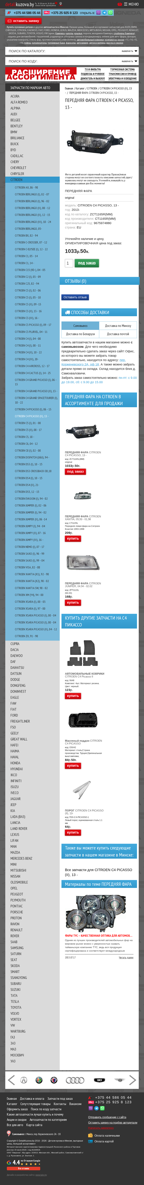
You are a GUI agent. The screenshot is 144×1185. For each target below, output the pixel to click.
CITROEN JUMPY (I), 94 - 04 (30, 526)
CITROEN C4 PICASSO (83, 742)
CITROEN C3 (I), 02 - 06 (28, 290)
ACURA (15, 96)
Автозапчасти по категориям (48, 1119)
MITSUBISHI (18, 870)
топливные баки (56, 43)
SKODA (15, 965)
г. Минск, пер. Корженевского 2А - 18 (36, 1134)
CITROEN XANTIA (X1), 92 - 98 (32, 574)
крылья (78, 33)
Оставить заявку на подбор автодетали (112, 1122)
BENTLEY (17, 125)
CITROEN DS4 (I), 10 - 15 (28, 478)
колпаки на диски (114, 40)
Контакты (60, 1104)
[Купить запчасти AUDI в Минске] (75, 1080)
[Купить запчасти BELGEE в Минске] (99, 1080)
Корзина (120, 4)
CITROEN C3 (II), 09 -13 (28, 304)
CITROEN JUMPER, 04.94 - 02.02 (83, 585)
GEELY (15, 733)
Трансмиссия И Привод (122, 74)
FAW (13, 703)
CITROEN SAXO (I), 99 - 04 (29, 560)
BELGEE (15, 120)
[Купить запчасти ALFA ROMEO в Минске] (39, 1080)
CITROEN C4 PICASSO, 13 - (83, 454)
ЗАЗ (13, 1043)
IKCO (14, 774)
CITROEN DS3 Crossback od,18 (33, 471)
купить (73, 538)
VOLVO (15, 1013)
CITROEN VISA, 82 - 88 (27, 567)
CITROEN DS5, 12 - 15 (27, 492)
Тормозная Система (122, 69)
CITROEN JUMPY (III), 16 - (29, 540)
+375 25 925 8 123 (64, 13)
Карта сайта (34, 1125)
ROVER (15, 935)
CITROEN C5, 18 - (24, 437)
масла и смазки (114, 43)
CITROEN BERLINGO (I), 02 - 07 (32, 194)
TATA (14, 995)
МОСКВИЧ (17, 1055)
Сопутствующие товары (35, 1104)
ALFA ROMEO (19, 102)
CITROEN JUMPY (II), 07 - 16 (30, 533)
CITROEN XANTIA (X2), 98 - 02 (32, 581)
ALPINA (15, 108)
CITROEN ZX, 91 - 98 (26, 636)
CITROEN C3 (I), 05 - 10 (28, 297)
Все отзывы (23, 1168)
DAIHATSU (17, 667)
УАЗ (13, 1061)
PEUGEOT (17, 894)
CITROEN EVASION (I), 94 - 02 (31, 498)
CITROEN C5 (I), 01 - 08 (28, 423)
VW (13, 1025)
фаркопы (71, 43)
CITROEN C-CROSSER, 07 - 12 (31, 242)
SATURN (16, 953)
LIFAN (14, 840)
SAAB (14, 941)
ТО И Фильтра (93, 69)
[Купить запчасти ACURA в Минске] (23, 1080)
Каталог (12, 1104)
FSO (13, 727)
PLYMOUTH (18, 900)
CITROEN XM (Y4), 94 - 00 (29, 595)
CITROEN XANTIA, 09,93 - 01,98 (83, 518)
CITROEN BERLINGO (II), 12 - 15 (32, 215)
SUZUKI (15, 989)
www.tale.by (41, 1175)
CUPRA (15, 643)
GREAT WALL (19, 739)
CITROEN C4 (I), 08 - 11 (28, 345)
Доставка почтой (118, 334)
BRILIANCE (17, 137)
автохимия (82, 43)
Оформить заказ (17, 1109)
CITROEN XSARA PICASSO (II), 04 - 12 (36, 629)
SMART (15, 971)
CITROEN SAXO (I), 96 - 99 (29, 554)
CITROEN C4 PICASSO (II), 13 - (32, 416)
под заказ (87, 262)
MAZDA (15, 852)
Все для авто (15, 1125)
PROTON (16, 917)
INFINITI (16, 780)
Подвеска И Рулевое (92, 74)
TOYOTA (16, 1007)
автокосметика (97, 43)
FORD (14, 715)
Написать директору (101, 1127)
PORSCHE (17, 911)
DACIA (15, 649)
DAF (13, 661)
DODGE (15, 679)
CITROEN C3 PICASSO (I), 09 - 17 (33, 325)
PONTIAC (17, 906)
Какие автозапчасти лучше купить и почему (35, 1114)
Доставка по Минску (118, 325)
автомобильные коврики (90, 40)
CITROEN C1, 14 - (24, 263)
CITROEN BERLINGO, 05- (28, 229)
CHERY (15, 161)
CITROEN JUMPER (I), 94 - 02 (30, 512)
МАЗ (13, 1049)
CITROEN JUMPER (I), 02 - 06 (30, 505)
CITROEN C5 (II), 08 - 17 (28, 430)
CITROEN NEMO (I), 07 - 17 (29, 547)
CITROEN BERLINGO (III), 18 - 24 (33, 222)
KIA (13, 810)
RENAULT (17, 929)
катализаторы (39, 43)
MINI (14, 864)
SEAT (14, 959)
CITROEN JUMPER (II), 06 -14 (31, 519)
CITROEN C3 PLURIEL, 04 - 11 (31, 332)
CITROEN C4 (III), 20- (26, 359)
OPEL (14, 888)
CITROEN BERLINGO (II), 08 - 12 (32, 208)
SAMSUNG (17, 947)
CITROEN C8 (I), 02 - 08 (28, 450)
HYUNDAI (17, 768)
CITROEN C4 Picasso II (84, 675)
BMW (14, 131)
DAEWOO (17, 655)
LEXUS (15, 834)
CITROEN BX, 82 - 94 (26, 235)
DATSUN (16, 673)
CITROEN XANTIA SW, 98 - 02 (31, 588)
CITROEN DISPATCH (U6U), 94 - (32, 457)
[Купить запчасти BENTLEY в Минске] (120, 1080)
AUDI (14, 114)
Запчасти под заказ (60, 1098)
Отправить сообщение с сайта (107, 1117)
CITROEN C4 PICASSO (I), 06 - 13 (33, 409)
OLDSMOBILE (19, 882)
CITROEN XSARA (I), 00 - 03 (30, 602)
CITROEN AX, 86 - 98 (26, 187)
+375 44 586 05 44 (27, 13)
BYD (13, 149)
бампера (60, 33)
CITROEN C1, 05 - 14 (26, 256)
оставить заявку (26, 20)
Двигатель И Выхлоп (93, 78)
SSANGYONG (19, 977)
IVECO (15, 792)
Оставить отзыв (75, 297)
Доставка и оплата (32, 1098)
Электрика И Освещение (122, 78)
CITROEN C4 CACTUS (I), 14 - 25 (33, 373)
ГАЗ (13, 1037)
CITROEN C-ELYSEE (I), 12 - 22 (31, 249)
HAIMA (15, 750)
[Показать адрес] (60, 4)
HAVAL (15, 756)
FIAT (14, 709)
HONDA (15, 762)
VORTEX (16, 1019)
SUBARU (16, 983)
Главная (12, 1098)
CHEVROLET (18, 167)
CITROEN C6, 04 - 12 (26, 444)
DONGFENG (18, 685)
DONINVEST (18, 691)
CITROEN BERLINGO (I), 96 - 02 (32, 201)
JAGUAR (16, 798)
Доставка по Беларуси (80, 334)
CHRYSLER (17, 173)
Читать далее (126, 957)
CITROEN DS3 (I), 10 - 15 (28, 464)
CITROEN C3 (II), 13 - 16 (28, 311)
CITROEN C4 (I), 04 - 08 (28, 339)
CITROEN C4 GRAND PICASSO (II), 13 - (36, 391)
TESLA (15, 1001)
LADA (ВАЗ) (18, 816)
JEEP (13, 804)
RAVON (15, 923)
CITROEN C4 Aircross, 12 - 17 (32, 366)
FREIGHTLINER (20, 721)
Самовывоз (80, 325)
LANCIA (15, 822)
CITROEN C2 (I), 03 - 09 (28, 277)
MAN (14, 846)
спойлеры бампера (124, 33)
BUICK (15, 143)
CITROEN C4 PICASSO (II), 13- (84, 812)
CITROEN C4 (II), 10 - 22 (28, 352)
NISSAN (15, 876)
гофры (27, 43)
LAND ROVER (19, 828)
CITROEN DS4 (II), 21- (27, 485)
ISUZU (15, 786)
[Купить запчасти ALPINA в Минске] (54, 1080)
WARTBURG (18, 1031)
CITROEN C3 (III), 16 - (27, 318)
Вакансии (75, 1104)
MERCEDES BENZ (21, 858)
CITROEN (16, 179)
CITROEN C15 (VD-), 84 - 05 (30, 270)
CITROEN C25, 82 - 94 (27, 283)
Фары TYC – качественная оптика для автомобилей (100, 936)
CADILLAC (17, 155)
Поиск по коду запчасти (46, 1109)
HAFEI (14, 745)
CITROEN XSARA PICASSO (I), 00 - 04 (35, 615)
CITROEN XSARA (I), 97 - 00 (30, 608)
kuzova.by (19, 4)
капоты (69, 33)
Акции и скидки (17, 1119)
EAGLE (15, 697)
